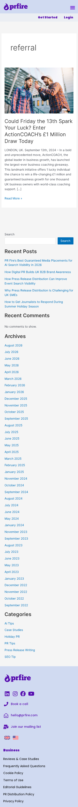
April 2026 (12, 372)
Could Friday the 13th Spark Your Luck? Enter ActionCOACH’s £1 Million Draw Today (39, 131)
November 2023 (16, 532)
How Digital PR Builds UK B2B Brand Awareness (38, 272)
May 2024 (12, 518)
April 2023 (12, 572)
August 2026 (14, 345)
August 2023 (14, 545)
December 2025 (16, 398)
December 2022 (16, 585)
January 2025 (14, 472)
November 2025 (16, 405)
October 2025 (14, 412)
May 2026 (12, 365)
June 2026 (12, 358)
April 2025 (12, 452)
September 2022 (16, 605)
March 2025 (13, 458)
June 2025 (12, 438)
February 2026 (15, 385)
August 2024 (14, 498)
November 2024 (16, 478)
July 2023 (11, 551)
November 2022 (16, 592)
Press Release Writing (20, 650)
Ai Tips (9, 623)
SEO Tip (10, 656)
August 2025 (13, 425)
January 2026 (14, 392)
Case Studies (14, 630)
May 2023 (12, 565)
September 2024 (16, 492)
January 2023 (14, 578)
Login (68, 17)
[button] (72, 7)
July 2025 (11, 432)
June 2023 (12, 558)
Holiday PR (12, 636)
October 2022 (14, 598)
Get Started (47, 17)
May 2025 (12, 445)
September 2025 (16, 418)
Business (11, 750)
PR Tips (10, 643)
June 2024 (12, 512)
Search (10, 234)
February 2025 (15, 465)
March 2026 (13, 378)
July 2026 (11, 352)
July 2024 (11, 505)
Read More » (13, 198)
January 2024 (14, 525)
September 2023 (16, 538)
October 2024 (14, 485)
